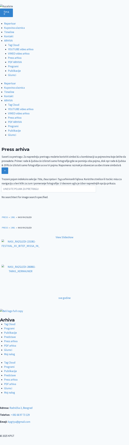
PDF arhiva (10, 345)
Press (5, 217)
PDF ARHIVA (15, 62)
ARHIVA (8, 40)
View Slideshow (64, 237)
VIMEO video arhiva (18, 53)
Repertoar (10, 23)
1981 (13, 217)
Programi (13, 66)
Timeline (9, 32)
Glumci (12, 75)
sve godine (65, 298)
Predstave (10, 337)
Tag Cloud (13, 45)
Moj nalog (9, 354)
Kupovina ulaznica (14, 28)
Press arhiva (14, 58)
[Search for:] (49, 189)
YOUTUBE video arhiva (20, 49)
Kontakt (8, 36)
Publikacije (14, 71)
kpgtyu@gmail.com (19, 422)
